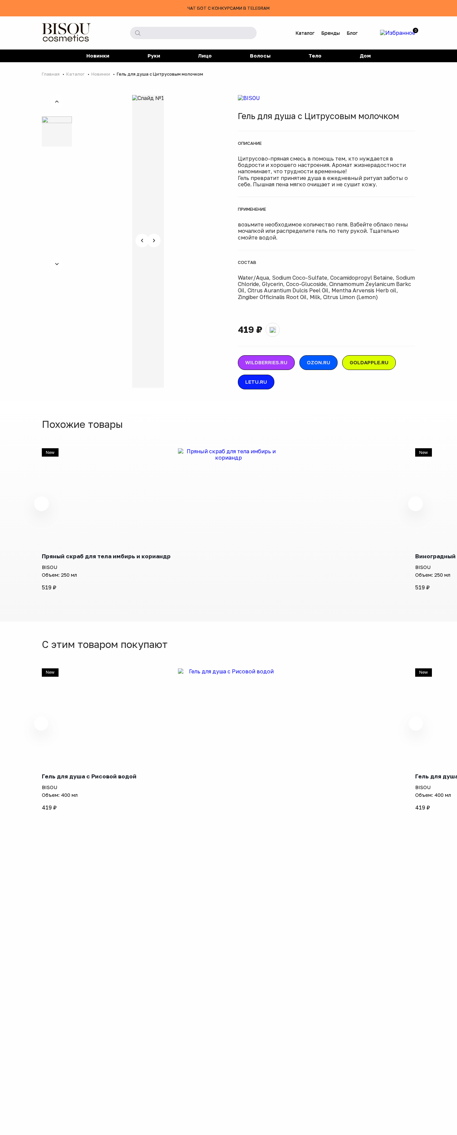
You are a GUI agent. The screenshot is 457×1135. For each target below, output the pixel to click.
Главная (51, 74)
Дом (365, 56)
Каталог (304, 33)
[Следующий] (57, 264)
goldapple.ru (369, 362)
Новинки (97, 56)
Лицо (205, 56)
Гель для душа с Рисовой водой (89, 776)
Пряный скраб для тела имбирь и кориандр (106, 556)
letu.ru (256, 382)
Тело (315, 56)
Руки (154, 56)
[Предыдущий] (57, 101)
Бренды (330, 33)
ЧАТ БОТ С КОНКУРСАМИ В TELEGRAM (228, 8)
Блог (352, 33)
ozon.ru (318, 362)
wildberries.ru (266, 362)
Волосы (260, 56)
